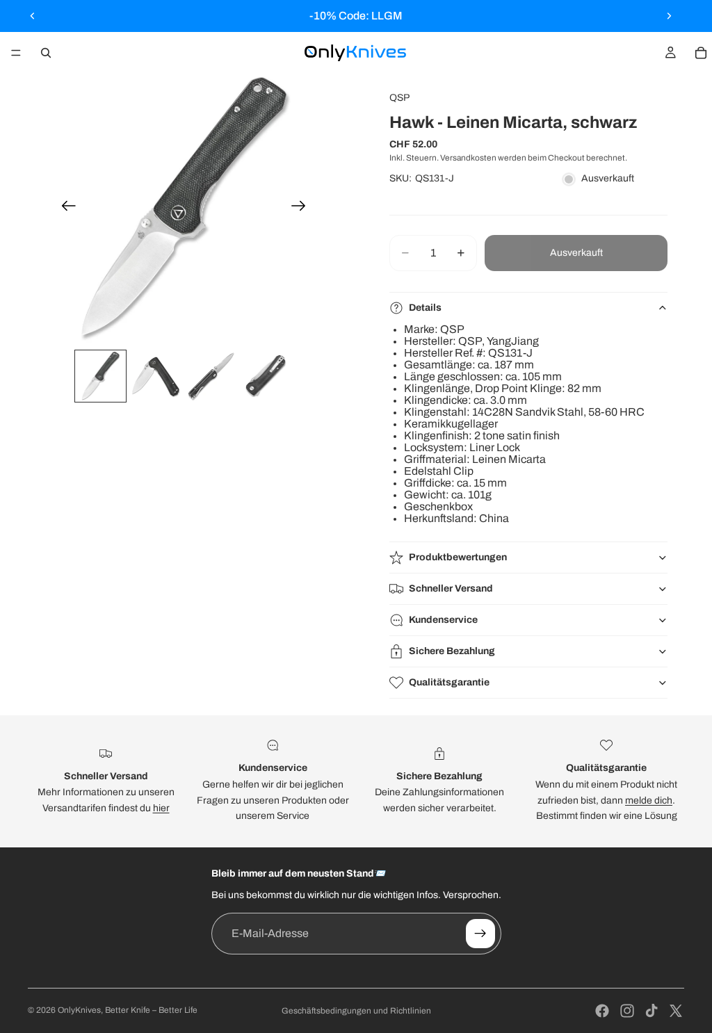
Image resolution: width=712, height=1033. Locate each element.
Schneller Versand (451, 588)
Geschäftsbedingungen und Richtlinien (356, 1011)
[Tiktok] (651, 1010)
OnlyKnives (79, 1010)
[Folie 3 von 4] (211, 376)
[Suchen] (46, 53)
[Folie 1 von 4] (101, 376)
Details (425, 307)
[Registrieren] (480, 933)
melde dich (648, 800)
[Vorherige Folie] (32, 16)
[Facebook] (602, 1010)
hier (161, 808)
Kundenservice (443, 620)
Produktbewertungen (458, 557)
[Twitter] (676, 1010)
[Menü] (16, 53)
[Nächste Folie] (669, 16)
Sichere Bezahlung (452, 651)
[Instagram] (627, 1010)
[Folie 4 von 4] (267, 376)
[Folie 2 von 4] (156, 376)
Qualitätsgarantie (449, 682)
